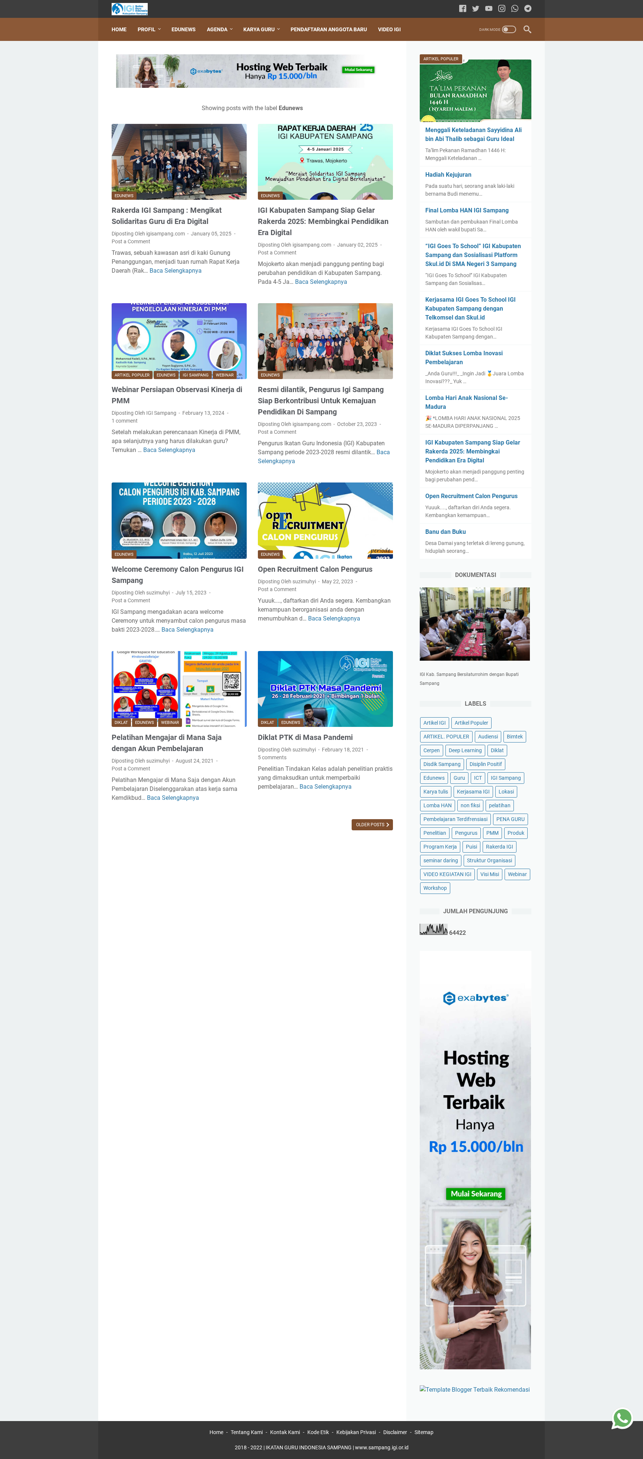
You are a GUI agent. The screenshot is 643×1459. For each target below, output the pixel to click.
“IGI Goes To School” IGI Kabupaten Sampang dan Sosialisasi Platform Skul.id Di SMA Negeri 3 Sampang (473, 255)
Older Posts (371, 824)
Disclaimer (395, 1432)
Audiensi (488, 737)
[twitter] (475, 9)
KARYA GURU (259, 29)
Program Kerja (440, 847)
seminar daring (440, 860)
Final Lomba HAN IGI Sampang (467, 210)
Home (119, 29)
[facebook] (462, 9)
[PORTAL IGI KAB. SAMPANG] (134, 9)
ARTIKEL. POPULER (446, 737)
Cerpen (431, 750)
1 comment (125, 421)
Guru (459, 778)
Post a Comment (131, 241)
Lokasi (506, 792)
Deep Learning (465, 750)
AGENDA (217, 29)
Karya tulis (435, 792)
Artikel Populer (132, 375)
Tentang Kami (247, 1432)
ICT (478, 778)
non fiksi (470, 805)
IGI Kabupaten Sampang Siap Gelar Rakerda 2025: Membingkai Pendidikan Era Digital (323, 221)
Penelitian (434, 833)
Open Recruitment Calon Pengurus (315, 569)
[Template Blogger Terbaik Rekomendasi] (475, 1389)
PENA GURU (510, 819)
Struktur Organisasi (489, 860)
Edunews (124, 195)
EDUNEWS (184, 29)
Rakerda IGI (499, 847)
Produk (516, 833)
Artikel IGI (434, 723)
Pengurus (466, 833)
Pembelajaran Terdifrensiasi (455, 819)
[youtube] (488, 9)
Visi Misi (489, 874)
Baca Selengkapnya (176, 270)
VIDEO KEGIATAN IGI (447, 874)
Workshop (435, 888)
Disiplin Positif (486, 764)
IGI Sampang (196, 375)
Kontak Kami (285, 1432)
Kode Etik (318, 1432)
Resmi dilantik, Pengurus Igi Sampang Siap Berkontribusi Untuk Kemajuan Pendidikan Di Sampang (321, 400)
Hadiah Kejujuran (448, 174)
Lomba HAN (437, 805)
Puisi (471, 847)
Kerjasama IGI (473, 792)
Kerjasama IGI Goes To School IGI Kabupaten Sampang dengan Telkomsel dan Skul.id (470, 308)
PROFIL (147, 29)
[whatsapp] (514, 9)
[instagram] (501, 9)
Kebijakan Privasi (356, 1432)
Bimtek (515, 737)
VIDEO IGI (389, 29)
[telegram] (527, 9)
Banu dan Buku (445, 531)
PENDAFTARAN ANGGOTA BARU (329, 29)
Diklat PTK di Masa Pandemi (305, 737)
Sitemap (424, 1432)
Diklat (121, 722)
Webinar (225, 375)
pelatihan (500, 805)
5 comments (272, 757)
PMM (492, 833)
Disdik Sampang (442, 764)
